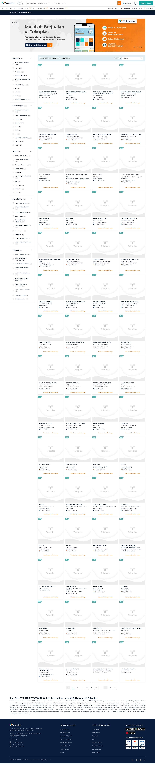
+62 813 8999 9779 (17, 742)
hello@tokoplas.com (18, 747)
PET (11, 8)
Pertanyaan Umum (65, 732)
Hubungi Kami (96, 732)
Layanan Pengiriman (65, 739)
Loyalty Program (64, 749)
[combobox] (71, 3)
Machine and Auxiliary (57, 8)
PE (6, 8)
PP (3, 8)
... (105, 687)
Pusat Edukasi (137, 8)
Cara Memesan (64, 729)
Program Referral (65, 746)
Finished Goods (23, 8)
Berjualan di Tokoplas (66, 736)
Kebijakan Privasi (97, 742)
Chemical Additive (39, 8)
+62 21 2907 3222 (17, 744)
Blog (93, 739)
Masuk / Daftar (146, 3)
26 (110, 687)
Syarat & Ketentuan (97, 746)
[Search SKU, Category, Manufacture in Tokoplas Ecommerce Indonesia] (119, 3)
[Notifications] (136, 3)
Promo (62, 752)
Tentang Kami (125, 8)
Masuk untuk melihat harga (50, 103)
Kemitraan (95, 736)
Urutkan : (117, 58)
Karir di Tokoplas (96, 749)
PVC (15, 8)
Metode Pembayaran (66, 742)
